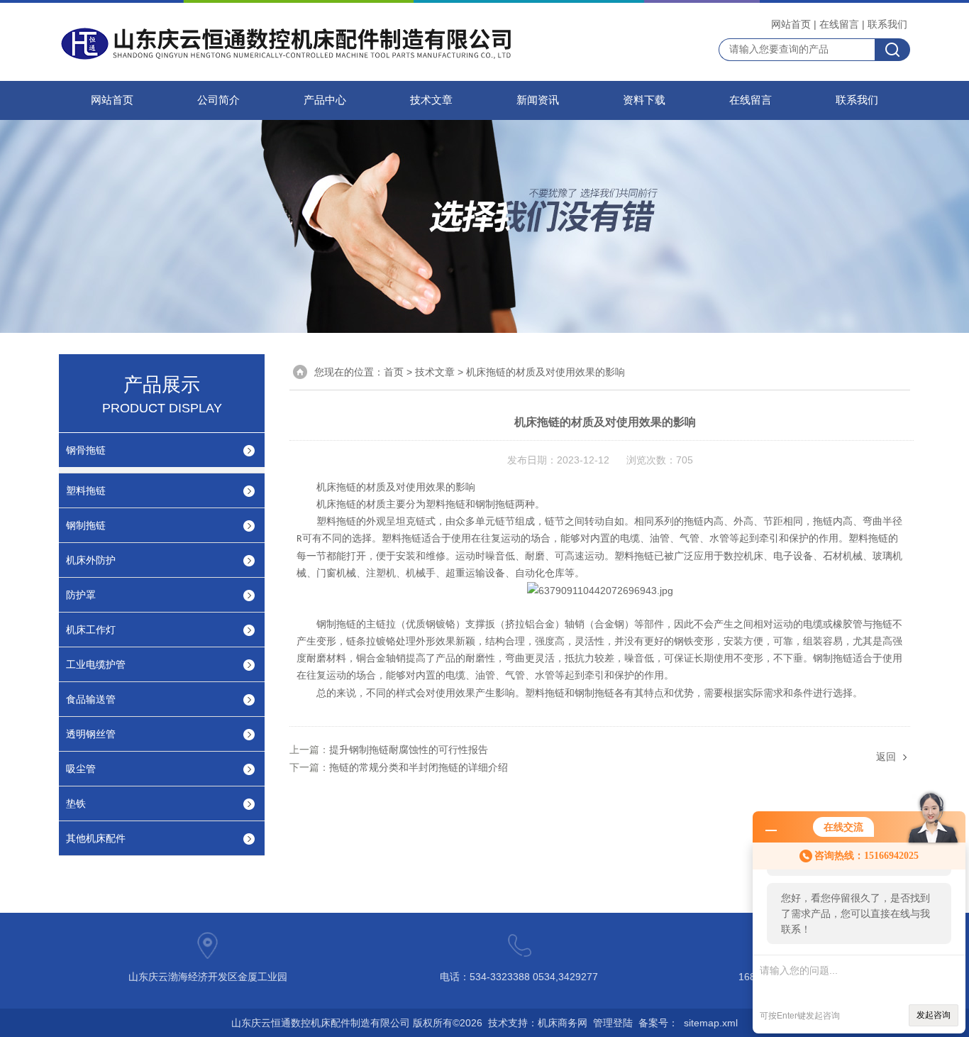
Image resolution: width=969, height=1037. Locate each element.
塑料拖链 (86, 490)
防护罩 (81, 594)
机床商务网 (562, 1022)
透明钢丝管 (91, 734)
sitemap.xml (711, 1022)
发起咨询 (934, 1015)
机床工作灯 (91, 629)
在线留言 (839, 24)
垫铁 (76, 803)
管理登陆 (613, 1022)
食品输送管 (91, 699)
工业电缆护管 (96, 664)
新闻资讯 (537, 100)
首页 (394, 372)
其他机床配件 (96, 838)
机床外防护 (91, 560)
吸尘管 (81, 768)
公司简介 (218, 100)
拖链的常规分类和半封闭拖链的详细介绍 (418, 767)
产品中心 (325, 100)
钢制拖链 (86, 525)
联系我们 (887, 24)
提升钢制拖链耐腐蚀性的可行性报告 (408, 749)
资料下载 (644, 100)
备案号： (658, 1022)
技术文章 (431, 100)
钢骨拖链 (86, 450)
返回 (886, 756)
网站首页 (791, 24)
